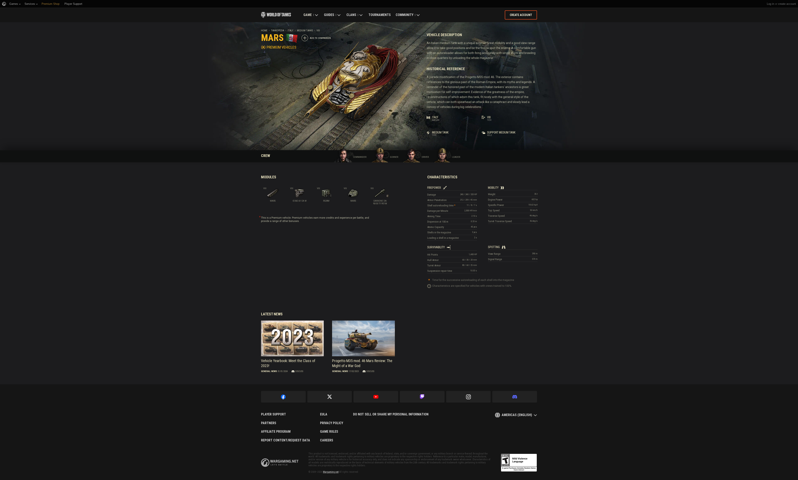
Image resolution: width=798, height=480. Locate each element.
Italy (290, 30)
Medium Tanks (305, 30)
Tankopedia (277, 30)
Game (307, 15)
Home (264, 30)
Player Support (273, 414)
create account (787, 3)
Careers (326, 440)
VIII (318, 30)
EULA (323, 414)
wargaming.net (279, 462)
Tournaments (379, 15)
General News (269, 371)
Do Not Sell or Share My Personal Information (391, 414)
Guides (329, 15)
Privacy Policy (331, 423)
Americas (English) (517, 415)
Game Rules (329, 431)
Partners (268, 423)
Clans (351, 15)
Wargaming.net (331, 471)
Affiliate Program (276, 431)
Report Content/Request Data (285, 440)
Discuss (299, 371)
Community (404, 15)
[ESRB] (519, 463)
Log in (770, 3)
